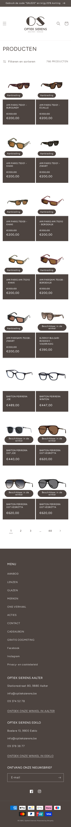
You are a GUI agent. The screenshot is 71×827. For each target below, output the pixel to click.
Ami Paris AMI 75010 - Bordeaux (51, 223)
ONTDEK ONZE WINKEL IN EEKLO (30, 756)
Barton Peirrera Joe (16, 398)
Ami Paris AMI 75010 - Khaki (18, 281)
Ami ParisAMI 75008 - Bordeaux (52, 281)
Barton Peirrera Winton (50, 398)
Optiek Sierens (31, 821)
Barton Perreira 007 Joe (16, 452)
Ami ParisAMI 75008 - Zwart (18, 339)
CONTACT (13, 623)
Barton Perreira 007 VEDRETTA (50, 452)
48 (50, 530)
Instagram (13, 656)
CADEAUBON (15, 631)
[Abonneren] (60, 777)
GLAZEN (12, 590)
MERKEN (12, 598)
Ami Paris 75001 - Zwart (50, 164)
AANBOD (13, 573)
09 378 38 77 (16, 746)
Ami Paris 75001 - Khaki (16, 164)
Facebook (13, 648)
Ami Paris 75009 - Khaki (16, 223)
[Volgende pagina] (60, 531)
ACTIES (12, 615)
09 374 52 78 (16, 701)
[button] (5, 24)
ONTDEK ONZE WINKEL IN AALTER (31, 711)
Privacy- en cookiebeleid (22, 664)
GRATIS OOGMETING (21, 639)
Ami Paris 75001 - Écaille (50, 106)
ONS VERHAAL (16, 606)
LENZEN (12, 582)
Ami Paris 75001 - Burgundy (16, 106)
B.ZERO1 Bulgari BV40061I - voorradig (49, 341)
